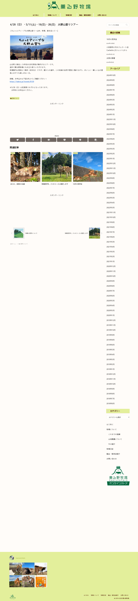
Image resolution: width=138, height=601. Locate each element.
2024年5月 (111, 100)
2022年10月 (111, 173)
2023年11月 (111, 119)
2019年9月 (111, 335)
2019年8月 (111, 340)
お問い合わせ (112, 459)
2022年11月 (111, 168)
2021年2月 (111, 256)
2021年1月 (111, 261)
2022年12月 (111, 163)
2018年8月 (111, 393)
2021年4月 (111, 247)
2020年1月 (111, 315)
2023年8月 (111, 129)
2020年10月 (111, 276)
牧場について (112, 429)
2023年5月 (111, 144)
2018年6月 (111, 403)
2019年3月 (111, 359)
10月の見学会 (112, 39)
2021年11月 (111, 212)
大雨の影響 (111, 58)
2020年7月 (111, 291)
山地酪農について (115, 439)
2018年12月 (111, 374)
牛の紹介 (111, 444)
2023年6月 (111, 139)
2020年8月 (111, 286)
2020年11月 (111, 271)
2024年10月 (111, 75)
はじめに (110, 424)
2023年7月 (111, 134)
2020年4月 (111, 305)
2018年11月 (111, 379)
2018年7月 (111, 398)
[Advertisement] (57, 118)
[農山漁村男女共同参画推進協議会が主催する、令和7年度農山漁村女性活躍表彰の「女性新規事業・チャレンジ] (15, 569)
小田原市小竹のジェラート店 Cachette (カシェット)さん (118, 48)
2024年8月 (111, 85)
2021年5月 (111, 242)
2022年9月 (111, 178)
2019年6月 (111, 345)
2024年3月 (111, 104)
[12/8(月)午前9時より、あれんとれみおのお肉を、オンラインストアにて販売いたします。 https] (15, 581)
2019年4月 (111, 354)
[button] (126, 25)
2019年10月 (111, 330)
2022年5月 (111, 198)
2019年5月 (111, 349)
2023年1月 (111, 158)
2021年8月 (111, 227)
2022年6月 (111, 193)
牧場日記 (110, 449)
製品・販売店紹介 (113, 454)
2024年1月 (111, 114)
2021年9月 (111, 222)
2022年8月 (111, 183)
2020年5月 (111, 300)
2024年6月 (111, 95)
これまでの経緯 (114, 434)
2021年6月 (111, 237)
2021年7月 (111, 232)
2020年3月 (111, 310)
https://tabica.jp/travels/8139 (22, 81)
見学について (15, 98)
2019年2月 (111, 364)
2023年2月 (111, 153)
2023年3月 (111, 149)
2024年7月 (111, 90)
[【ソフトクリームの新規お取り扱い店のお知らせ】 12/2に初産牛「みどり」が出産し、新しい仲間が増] (41, 569)
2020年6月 (111, 296)
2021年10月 (111, 217)
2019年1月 (111, 369)
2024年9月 (111, 80)
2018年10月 (111, 384)
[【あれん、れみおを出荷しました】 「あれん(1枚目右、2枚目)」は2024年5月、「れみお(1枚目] (28, 581)
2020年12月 (111, 266)
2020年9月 (111, 281)
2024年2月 (111, 109)
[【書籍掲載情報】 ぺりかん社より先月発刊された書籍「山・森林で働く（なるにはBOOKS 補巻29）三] (41, 581)
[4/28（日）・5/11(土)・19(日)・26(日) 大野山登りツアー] (48, 140)
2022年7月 (111, 188)
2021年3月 (111, 251)
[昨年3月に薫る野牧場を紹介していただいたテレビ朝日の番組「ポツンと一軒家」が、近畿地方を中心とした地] (28, 569)
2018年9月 (111, 389)
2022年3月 (111, 207)
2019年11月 (111, 325)
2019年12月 (111, 320)
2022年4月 (111, 202)
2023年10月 (111, 124)
